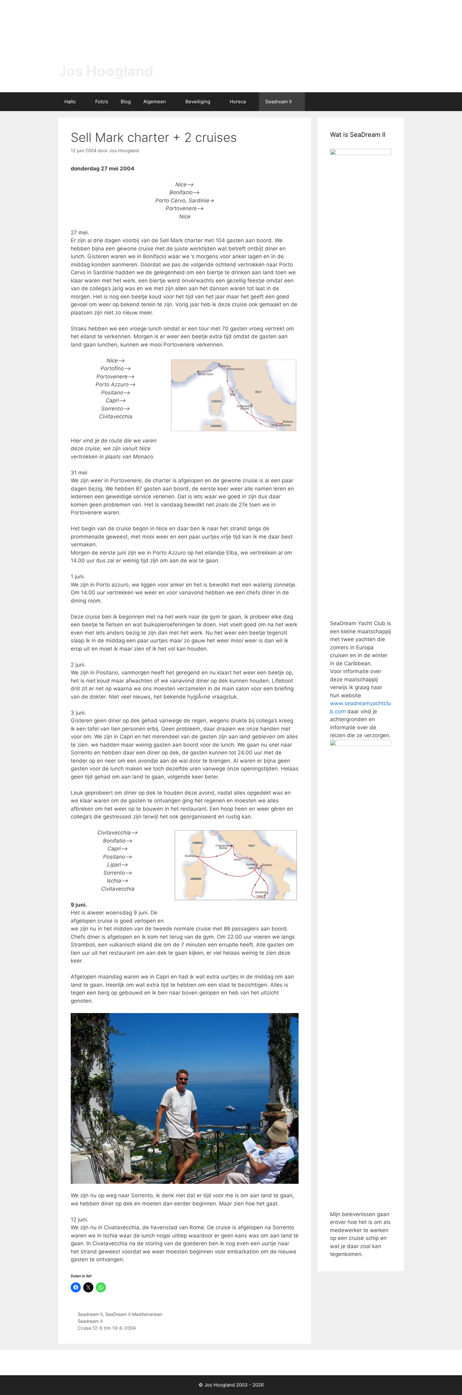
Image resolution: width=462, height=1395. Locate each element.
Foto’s (101, 102)
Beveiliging (197, 102)
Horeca (238, 102)
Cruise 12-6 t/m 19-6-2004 (107, 1328)
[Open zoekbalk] (394, 101)
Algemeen (154, 102)
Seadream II (278, 102)
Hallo (70, 102)
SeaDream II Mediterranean (133, 1314)
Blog (126, 102)
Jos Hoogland (105, 71)
